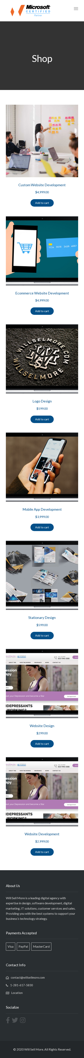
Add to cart (42, 202)
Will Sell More (33, 1049)
